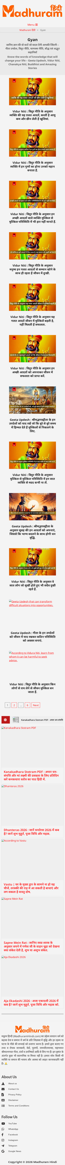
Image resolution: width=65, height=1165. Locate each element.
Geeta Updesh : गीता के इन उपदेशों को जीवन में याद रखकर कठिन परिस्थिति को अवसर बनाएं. (32, 636)
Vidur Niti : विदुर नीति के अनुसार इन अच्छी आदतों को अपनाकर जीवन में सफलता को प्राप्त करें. (32, 372)
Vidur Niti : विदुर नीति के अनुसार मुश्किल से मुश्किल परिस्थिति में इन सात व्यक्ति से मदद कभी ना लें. (32, 478)
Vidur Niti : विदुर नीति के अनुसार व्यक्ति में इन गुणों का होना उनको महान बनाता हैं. (32, 166)
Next (36, 705)
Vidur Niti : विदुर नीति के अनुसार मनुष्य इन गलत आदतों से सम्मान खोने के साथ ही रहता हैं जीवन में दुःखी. (33, 269)
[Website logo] (32, 1029)
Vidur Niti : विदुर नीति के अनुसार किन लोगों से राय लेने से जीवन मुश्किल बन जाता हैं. (32, 688)
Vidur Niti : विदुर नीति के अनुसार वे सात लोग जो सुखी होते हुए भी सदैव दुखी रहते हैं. (33, 585)
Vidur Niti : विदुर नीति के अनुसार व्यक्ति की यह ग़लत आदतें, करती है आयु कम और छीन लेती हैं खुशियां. (32, 115)
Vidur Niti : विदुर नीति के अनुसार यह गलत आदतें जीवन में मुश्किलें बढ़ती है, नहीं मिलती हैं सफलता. (32, 320)
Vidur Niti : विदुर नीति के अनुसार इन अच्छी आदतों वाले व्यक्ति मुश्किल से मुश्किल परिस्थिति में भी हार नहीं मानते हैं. (32, 218)
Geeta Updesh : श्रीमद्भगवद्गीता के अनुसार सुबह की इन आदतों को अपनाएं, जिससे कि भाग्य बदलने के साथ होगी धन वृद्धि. (32, 532)
